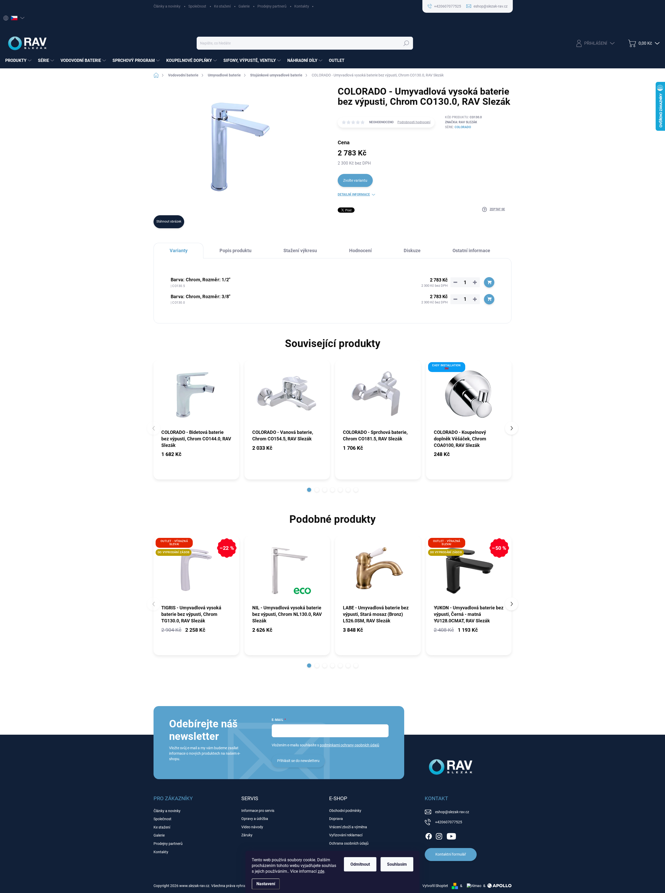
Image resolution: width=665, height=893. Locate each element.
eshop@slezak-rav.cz (452, 812)
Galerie (244, 6)
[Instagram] (439, 835)
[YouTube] (451, 835)
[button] (309, 490)
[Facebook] (429, 835)
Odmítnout (360, 864)
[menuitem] (19, 60)
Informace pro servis (257, 811)
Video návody (252, 827)
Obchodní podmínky (345, 811)
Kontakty (301, 6)
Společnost (197, 6)
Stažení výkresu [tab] (300, 250)
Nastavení (265, 883)
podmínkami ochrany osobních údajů (349, 745)
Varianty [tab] (179, 250)
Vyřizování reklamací (345, 835)
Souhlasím (397, 864)
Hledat (406, 43)
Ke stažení (222, 6)
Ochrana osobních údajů (349, 843)
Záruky (246, 835)
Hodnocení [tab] (360, 250)
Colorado (463, 127)
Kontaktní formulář (450, 854)
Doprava (336, 819)
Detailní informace (354, 194)
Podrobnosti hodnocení (413, 122)
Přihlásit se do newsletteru (298, 761)
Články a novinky (167, 6)
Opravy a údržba (254, 819)
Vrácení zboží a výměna (348, 827)
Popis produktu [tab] (235, 250)
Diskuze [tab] (412, 250)
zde (321, 871)
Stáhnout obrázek (168, 221)
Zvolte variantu (355, 180)
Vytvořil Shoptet (435, 886)
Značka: (461, 122)
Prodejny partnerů (272, 6)
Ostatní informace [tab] (471, 250)
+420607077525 (448, 822)
